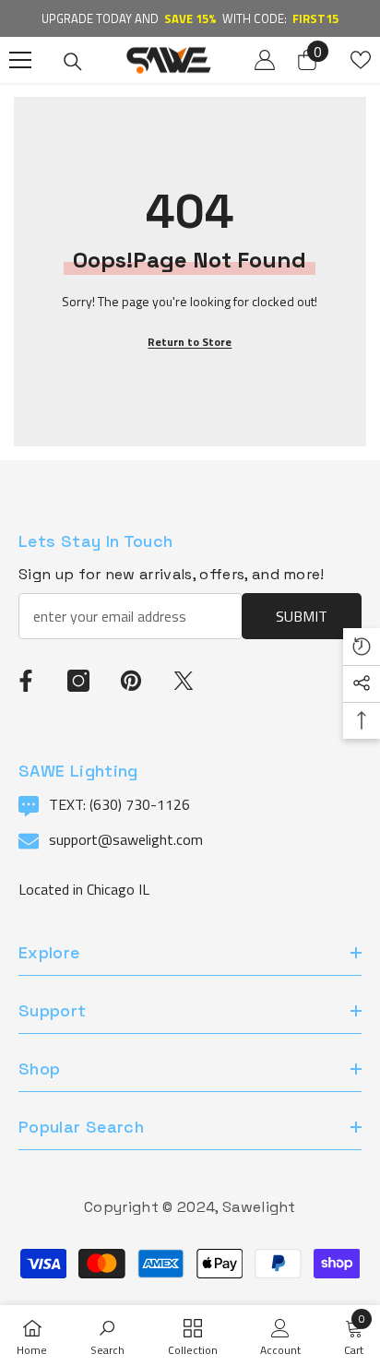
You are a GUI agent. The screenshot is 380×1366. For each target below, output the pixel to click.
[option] (190, 18)
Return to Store (190, 341)
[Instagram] (78, 680)
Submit (301, 616)
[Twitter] (183, 680)
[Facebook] (25, 680)
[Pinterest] (131, 680)
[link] (107, 1335)
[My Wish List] (360, 60)
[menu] (20, 60)
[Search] (73, 62)
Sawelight (259, 1207)
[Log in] (265, 60)
